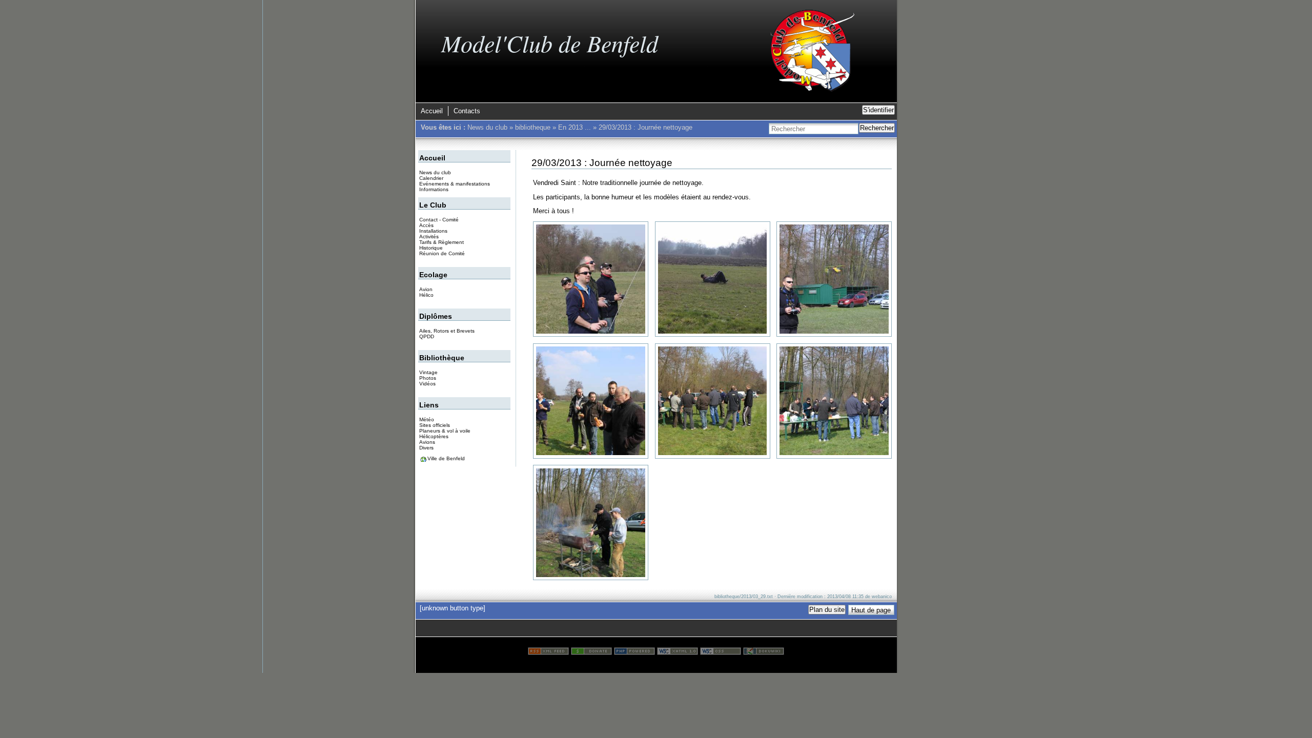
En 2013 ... (574, 127)
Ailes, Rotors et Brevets (447, 331)
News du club (487, 127)
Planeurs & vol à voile (444, 431)
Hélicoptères (433, 436)
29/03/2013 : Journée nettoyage (645, 127)
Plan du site (827, 609)
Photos (427, 378)
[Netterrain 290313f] (834, 401)
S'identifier (878, 110)
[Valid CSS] (720, 653)
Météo (426, 419)
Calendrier (431, 178)
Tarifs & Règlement (441, 242)
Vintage (428, 372)
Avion (426, 289)
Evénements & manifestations (454, 184)
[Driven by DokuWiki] (763, 653)
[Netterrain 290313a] (590, 279)
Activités (429, 236)
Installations (433, 231)
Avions (427, 442)
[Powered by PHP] (634, 653)
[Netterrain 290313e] (712, 401)
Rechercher (877, 128)
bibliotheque (532, 127)
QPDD (426, 336)
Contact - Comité (439, 219)
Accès (426, 225)
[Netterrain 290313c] (834, 279)
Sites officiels (434, 425)
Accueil (432, 111)
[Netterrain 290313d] (590, 401)
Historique (431, 248)
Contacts (467, 111)
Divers (426, 447)
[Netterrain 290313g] (590, 523)
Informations (433, 189)
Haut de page (871, 610)
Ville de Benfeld (446, 458)
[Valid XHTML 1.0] (677, 653)
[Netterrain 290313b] (712, 279)
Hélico (426, 295)
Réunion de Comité (442, 253)
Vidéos (427, 383)
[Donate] (591, 653)
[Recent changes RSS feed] (548, 653)
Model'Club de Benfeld (549, 42)
